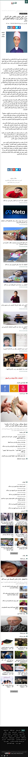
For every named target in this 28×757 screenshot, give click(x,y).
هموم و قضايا (11, 737)
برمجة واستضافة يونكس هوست (16, 753)
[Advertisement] (14, 471)
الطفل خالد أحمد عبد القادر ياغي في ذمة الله (15, 200)
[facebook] (19, 27)
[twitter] (16, 27)
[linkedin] (8, 27)
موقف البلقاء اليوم (10, 743)
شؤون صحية (6, 741)
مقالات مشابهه (13, 178)
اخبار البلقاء (12, 730)
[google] (14, 27)
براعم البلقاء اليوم (20, 10)
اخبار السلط (6, 730)
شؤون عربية (18, 743)
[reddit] (11, 27)
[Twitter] (4, 756)
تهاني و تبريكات (4, 737)
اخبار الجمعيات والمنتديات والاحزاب (17, 741)
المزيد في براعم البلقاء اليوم (13, 182)
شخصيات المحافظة (7, 734)
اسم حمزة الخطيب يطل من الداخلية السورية (15, 349)
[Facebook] (7, 756)
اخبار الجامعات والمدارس (21, 739)
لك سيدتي (16, 735)
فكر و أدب (4, 735)
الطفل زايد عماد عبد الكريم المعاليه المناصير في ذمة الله (14, 327)
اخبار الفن (18, 737)
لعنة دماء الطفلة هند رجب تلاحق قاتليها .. (16, 369)
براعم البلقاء (23, 737)
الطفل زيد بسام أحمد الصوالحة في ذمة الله (15, 285)
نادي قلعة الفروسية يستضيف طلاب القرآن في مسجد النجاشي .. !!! (15, 243)
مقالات (5, 732)
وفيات (9, 732)
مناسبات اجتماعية (10, 739)
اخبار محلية (18, 730)
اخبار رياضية (14, 732)
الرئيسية (25, 10)
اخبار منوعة (10, 735)
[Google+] (2, 756)
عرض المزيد (14, 553)
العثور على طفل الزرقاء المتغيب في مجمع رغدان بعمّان (14, 305)
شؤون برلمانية (22, 735)
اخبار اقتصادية (21, 732)
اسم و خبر (4, 739)
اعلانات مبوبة (22, 734)
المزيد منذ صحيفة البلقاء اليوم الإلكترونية (13, 180)
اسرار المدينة (15, 734)
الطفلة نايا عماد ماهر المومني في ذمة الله (16, 264)
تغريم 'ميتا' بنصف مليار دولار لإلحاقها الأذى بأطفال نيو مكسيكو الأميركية (14, 221)
